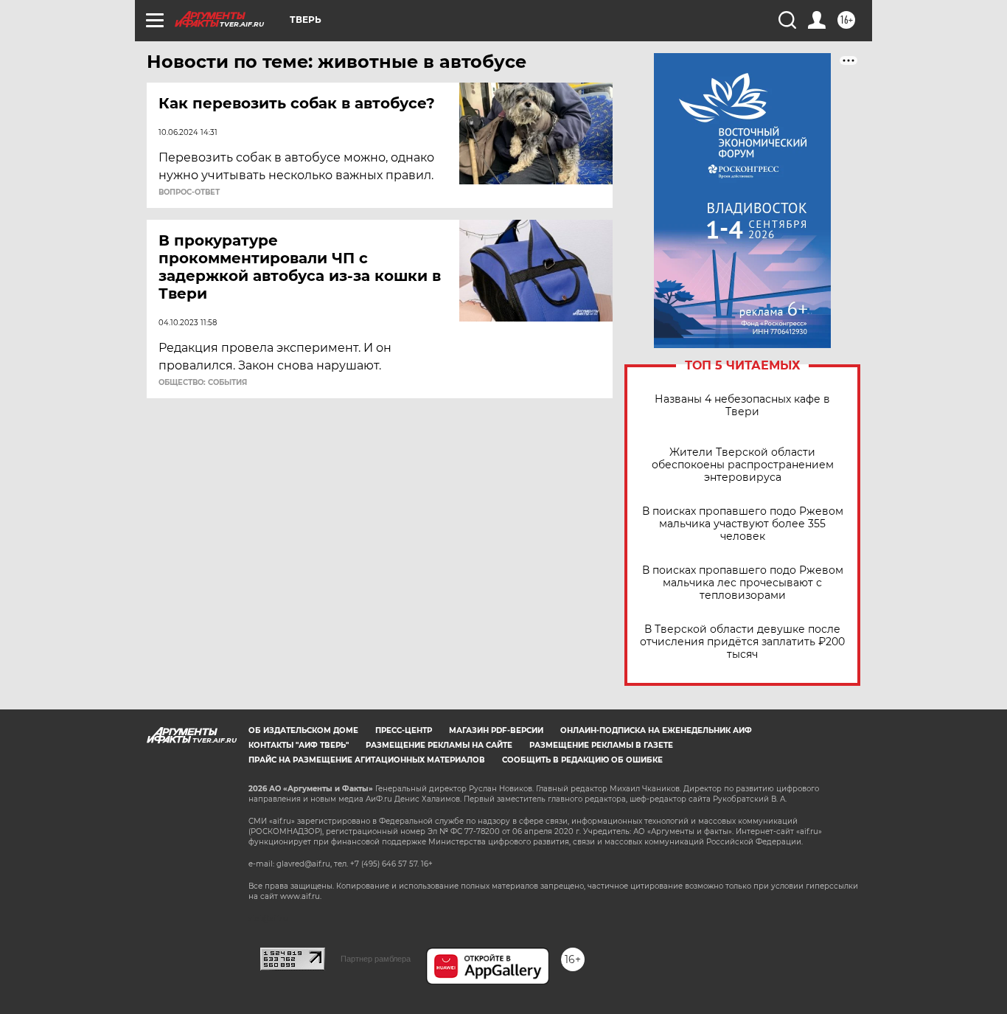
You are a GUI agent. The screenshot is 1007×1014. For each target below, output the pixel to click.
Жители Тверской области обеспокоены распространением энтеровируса (743, 465)
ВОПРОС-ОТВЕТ (189, 192)
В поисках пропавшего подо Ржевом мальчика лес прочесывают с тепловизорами (742, 583)
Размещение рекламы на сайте (439, 745)
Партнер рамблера (376, 958)
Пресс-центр (403, 730)
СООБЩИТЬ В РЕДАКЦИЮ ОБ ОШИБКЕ (582, 760)
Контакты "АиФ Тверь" (298, 745)
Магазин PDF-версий (496, 730)
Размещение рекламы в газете (601, 745)
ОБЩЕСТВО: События (202, 382)
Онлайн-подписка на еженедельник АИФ (656, 730)
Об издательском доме (303, 730)
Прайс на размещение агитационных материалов (366, 760)
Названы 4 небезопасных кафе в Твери (742, 405)
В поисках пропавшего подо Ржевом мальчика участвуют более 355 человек (742, 524)
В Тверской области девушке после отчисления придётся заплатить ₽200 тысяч (742, 642)
